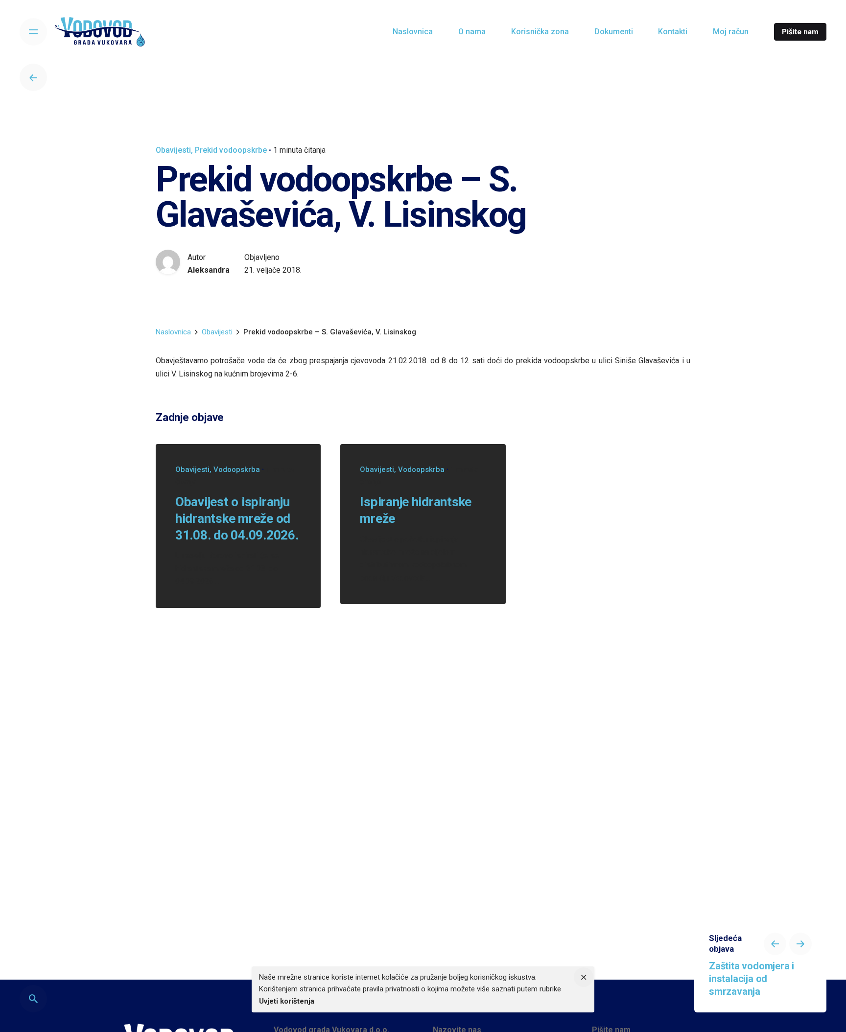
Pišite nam (800, 31)
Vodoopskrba (236, 469)
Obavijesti (173, 150)
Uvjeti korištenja (286, 1001)
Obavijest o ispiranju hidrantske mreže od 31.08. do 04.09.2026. (237, 518)
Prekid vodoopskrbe (231, 150)
